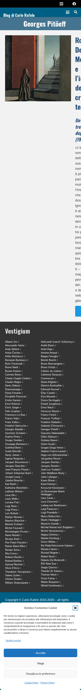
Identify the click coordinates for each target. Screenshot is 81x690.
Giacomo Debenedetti (53, 433)
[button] (75, 608)
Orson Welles (49, 541)
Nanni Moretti (13, 535)
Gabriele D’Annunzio (53, 425)
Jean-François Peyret (17, 469)
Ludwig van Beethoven (54, 505)
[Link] (40, 176)
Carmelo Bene (13, 374)
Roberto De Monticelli (53, 560)
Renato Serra (13, 549)
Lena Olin (11, 495)
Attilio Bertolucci (15, 356)
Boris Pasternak (14, 363)
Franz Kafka (12, 422)
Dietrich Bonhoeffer (52, 385)
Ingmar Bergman (15, 458)
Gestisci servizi (13, 640)
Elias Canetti (49, 393)
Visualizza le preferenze (40, 673)
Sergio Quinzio (50, 567)
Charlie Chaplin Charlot (18, 378)
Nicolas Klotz (13, 539)
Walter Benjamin (51, 582)
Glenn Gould (48, 444)
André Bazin (48, 345)
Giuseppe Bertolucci (17, 444)
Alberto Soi (12, 341)
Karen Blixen (49, 480)
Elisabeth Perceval (16, 396)
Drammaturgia (13, 389)
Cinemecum (48, 378)
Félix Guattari (13, 411)
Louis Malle (12, 498)
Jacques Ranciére (16, 466)
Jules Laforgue (50, 476)
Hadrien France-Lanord (54, 451)
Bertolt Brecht (49, 360)
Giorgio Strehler (14, 440)
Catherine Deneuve (52, 374)
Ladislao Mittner (14, 491)
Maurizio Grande (51, 523)
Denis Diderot (13, 385)
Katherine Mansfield (17, 487)
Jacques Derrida (50, 462)
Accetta (40, 653)
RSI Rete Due (49, 563)
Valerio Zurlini (13, 575)
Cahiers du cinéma (52, 371)
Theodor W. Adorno (52, 571)
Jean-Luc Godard (51, 469)
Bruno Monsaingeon (52, 363)
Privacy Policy (47, 683)
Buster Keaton (14, 371)
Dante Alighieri (49, 382)
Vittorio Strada (14, 579)
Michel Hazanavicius (53, 530)
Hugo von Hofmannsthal (55, 455)
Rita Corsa (11, 553)
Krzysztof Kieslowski (53, 487)
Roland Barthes (14, 560)
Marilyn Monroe (14, 517)
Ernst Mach (48, 407)
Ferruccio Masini (51, 411)
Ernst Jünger (13, 407)
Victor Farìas (49, 578)
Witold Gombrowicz (52, 585)
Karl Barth (11, 484)
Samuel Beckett (14, 564)
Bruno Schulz (49, 367)
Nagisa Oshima (50, 534)
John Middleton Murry (53, 473)
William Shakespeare (17, 582)
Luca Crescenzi (50, 501)
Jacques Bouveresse (17, 462)
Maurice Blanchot (15, 520)
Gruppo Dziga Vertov (53, 447)
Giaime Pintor (13, 436)
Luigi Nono (11, 506)
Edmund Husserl (51, 389)
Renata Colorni (50, 549)
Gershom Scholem (16, 433)
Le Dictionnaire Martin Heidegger (53, 493)
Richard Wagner (50, 552)
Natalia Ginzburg (51, 538)
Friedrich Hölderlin (51, 422)
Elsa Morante (49, 396)
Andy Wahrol (13, 349)
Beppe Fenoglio (50, 356)
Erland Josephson (51, 403)
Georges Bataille (15, 429)
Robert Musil (49, 556)
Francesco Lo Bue (16, 414)
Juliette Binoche (14, 480)
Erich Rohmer (13, 403)
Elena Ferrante (14, 393)
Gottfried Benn (14, 447)
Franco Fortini (49, 414)
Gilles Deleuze (50, 436)
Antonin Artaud (50, 352)
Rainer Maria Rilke (16, 546)
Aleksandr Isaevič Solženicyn (58, 341)
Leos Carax (48, 498)
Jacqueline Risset (51, 458)
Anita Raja (47, 349)
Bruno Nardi (12, 367)
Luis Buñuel (12, 513)
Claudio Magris (14, 382)
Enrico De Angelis (51, 400)
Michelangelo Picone (17, 531)
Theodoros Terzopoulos (18, 571)
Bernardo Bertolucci (16, 360)
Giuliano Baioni (50, 440)
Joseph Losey (13, 476)
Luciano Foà (12, 502)
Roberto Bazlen (14, 557)
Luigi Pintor (12, 509)
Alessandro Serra (15, 345)
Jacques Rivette (50, 466)
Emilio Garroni (13, 400)
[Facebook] (74, 3)
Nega (40, 663)
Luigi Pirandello (50, 512)
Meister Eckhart (14, 524)
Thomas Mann (49, 574)
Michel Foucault (14, 528)
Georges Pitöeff (50, 429)
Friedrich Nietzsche (16, 425)
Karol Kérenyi (49, 484)
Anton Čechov (13, 352)
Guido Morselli (14, 451)
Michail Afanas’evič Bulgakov (58, 527)
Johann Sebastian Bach (19, 473)
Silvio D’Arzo (13, 568)
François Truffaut (51, 418)
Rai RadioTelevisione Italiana (57, 545)
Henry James (13, 455)
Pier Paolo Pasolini (16, 542)
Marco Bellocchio (51, 516)
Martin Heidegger (51, 519)
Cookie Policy (31, 683)
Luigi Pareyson (50, 509)
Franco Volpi (13, 418)
